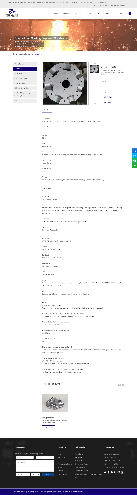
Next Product (107, 102)
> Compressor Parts (81, 464)
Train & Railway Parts (22, 83)
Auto (16, 101)
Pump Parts (19, 64)
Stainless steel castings (53, 2)
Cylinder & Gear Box (22, 88)
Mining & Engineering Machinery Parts (22, 94)
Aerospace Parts (48, 417)
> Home (60, 454)
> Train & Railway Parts (81, 467)
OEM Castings (18, 2)
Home (55, 13)
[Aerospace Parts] (55, 403)
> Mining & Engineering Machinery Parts (88, 474)
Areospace (38, 54)
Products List (80, 447)
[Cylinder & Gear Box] (68, 35)
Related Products (51, 383)
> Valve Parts (78, 461)
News (107, 13)
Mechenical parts (30, 2)
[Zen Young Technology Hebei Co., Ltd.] (12, 13)
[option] (68, 35)
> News (60, 471)
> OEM (60, 467)
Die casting (103, 2)
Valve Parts (19, 74)
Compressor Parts (21, 78)
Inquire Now (108, 92)
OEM (98, 13)
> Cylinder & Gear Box (81, 471)
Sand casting (66, 2)
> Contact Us (62, 474)
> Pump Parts (78, 454)
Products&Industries (83, 13)
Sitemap (59, 492)
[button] (58, 47)
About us (66, 13)
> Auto (76, 477)
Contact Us (119, 13)
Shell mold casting (78, 2)
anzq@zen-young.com (121, 5)
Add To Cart (108, 97)
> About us (61, 457)
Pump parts (40, 2)
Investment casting (92, 2)
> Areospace (78, 457)
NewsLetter (19, 447)
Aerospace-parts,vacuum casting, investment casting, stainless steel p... (54, 421)
